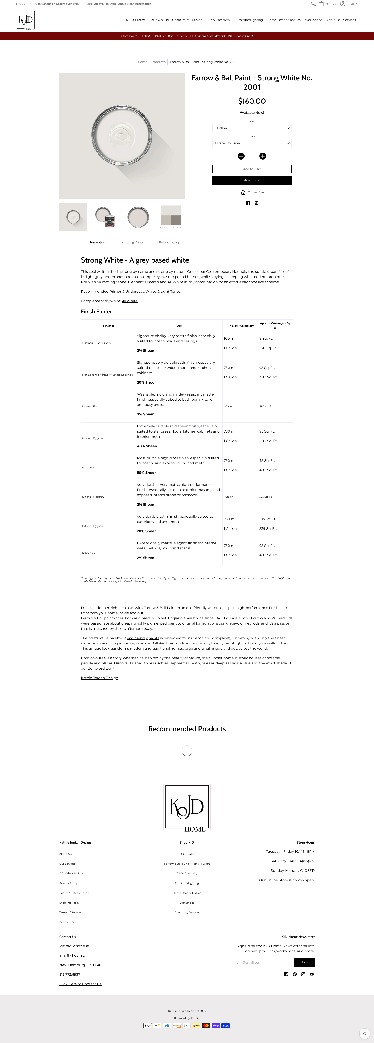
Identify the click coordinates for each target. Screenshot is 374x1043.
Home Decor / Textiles (187, 892)
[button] (327, 4)
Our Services (67, 863)
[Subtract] (241, 156)
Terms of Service (70, 912)
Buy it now (252, 180)
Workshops (187, 902)
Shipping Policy (69, 902)
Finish (251, 136)
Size (252, 121)
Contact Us (66, 922)
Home (142, 62)
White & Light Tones (163, 291)
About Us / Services (187, 912)
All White (130, 301)
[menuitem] (313, 4)
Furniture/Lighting (187, 883)
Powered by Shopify (187, 1018)
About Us (65, 854)
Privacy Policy (68, 883)
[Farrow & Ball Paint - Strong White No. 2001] (73, 217)
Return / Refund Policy (74, 892)
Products (159, 62)
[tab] (97, 242)
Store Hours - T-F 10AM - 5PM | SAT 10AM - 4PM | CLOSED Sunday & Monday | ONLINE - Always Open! (187, 35)
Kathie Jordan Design (99, 678)
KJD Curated (187, 854)
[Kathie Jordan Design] (25, 20)
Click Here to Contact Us (80, 984)
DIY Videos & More (71, 873)
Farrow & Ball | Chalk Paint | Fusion (187, 863)
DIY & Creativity (187, 873)
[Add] (262, 156)
